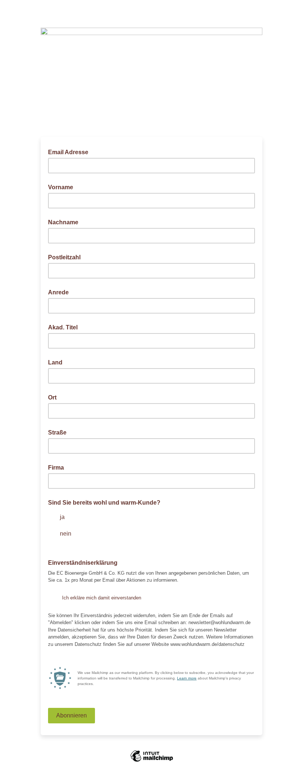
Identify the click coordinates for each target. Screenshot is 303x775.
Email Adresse (70, 152)
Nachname (63, 222)
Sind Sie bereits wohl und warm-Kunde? (104, 502)
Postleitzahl (64, 257)
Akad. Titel (63, 327)
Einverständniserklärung (85, 562)
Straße (57, 432)
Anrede (58, 292)
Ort (52, 397)
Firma (56, 467)
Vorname (60, 187)
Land (55, 362)
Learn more (187, 678)
